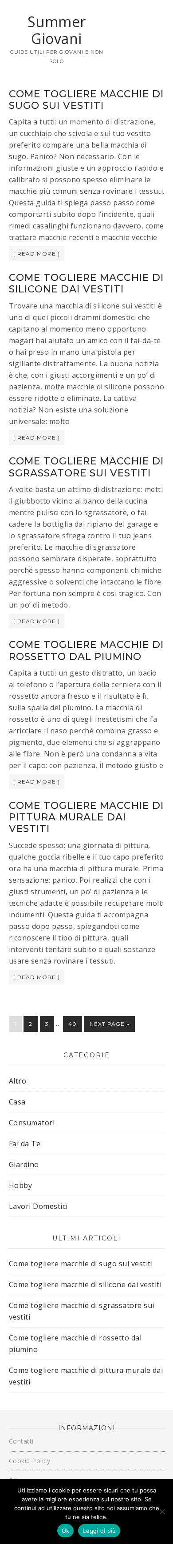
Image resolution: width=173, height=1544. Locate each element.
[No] (161, 1511)
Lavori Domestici (38, 1206)
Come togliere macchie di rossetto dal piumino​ (86, 650)
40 (72, 1023)
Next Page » (110, 1023)
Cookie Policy (30, 1460)
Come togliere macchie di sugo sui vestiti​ (86, 100)
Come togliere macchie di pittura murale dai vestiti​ (86, 817)
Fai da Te (25, 1143)
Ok (66, 1530)
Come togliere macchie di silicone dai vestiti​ (86, 283)
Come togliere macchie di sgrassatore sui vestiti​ (86, 467)
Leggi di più (99, 1530)
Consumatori (32, 1123)
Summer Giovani (57, 30)
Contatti (21, 1441)
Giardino (24, 1164)
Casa (17, 1102)
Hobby (20, 1185)
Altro (18, 1081)
